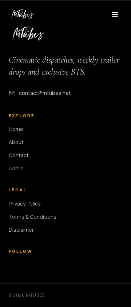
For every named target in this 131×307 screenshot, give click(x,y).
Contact (19, 155)
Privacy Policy (24, 203)
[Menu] (115, 14)
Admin (16, 168)
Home (16, 128)
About (16, 142)
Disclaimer (21, 229)
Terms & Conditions (32, 216)
